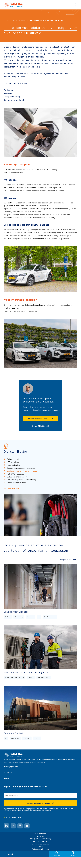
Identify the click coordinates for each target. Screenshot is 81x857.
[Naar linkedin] (6, 825)
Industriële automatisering (14, 677)
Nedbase (45, 849)
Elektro (7, 617)
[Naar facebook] (13, 825)
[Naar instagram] (20, 825)
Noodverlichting (13, 465)
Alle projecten (65, 560)
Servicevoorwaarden (33, 810)
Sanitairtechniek (50, 617)
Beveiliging (19, 617)
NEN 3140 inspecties (15, 474)
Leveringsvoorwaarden (40, 844)
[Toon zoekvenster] (76, 4)
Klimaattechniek (43, 677)
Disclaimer (40, 836)
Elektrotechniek (13, 459)
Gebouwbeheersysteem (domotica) (21, 468)
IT (39, 617)
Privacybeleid (14, 810)
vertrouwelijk (15, 809)
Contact (40, 846)
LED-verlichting (13, 462)
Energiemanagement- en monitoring (21, 480)
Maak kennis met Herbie (38, 419)
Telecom (30, 617)
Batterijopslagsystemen (16, 483)
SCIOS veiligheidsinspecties (18, 477)
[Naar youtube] (27, 825)
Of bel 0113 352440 (40, 426)
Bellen (73, 855)
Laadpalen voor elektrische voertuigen (22, 471)
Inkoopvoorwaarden (40, 841)
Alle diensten (14, 489)
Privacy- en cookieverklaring (40, 839)
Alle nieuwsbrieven (14, 817)
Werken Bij (57, 855)
